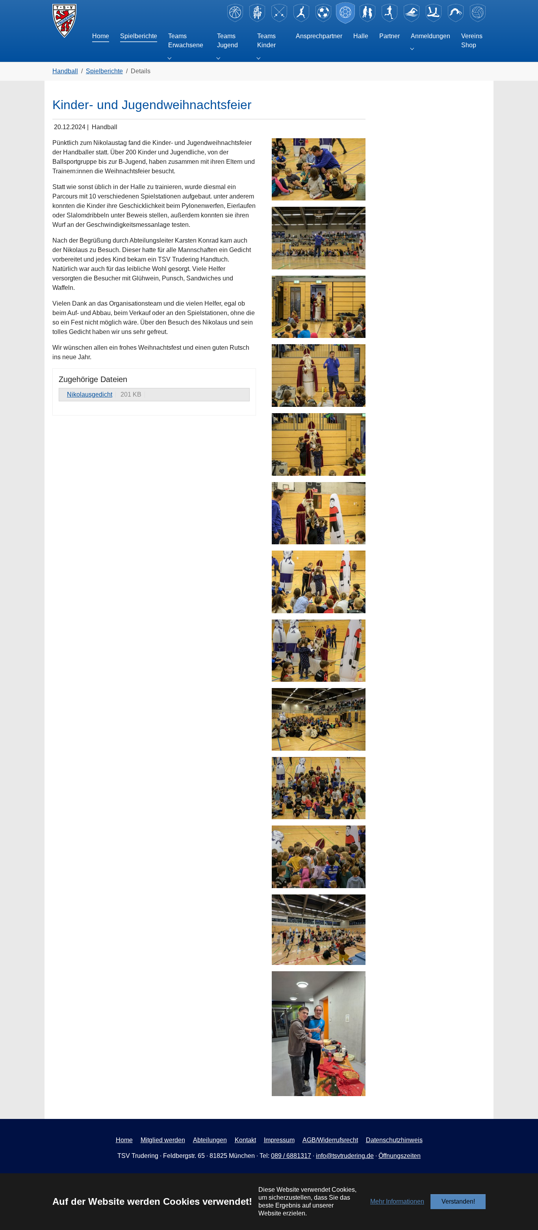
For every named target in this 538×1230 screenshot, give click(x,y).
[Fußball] (323, 20)
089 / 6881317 (291, 1155)
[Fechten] (279, 20)
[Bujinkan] (257, 20)
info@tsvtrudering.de (345, 1155)
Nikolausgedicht (89, 394)
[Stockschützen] (434, 20)
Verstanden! (458, 1201)
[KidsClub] (367, 20)
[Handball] (345, 20)
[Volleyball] (478, 20)
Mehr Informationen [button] (397, 1201)
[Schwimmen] (411, 20)
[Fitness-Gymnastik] (301, 20)
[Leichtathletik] (389, 20)
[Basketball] (235, 20)
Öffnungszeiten (399, 1155)
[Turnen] (456, 20)
